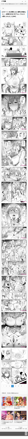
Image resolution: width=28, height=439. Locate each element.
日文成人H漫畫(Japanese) (10, 3)
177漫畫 (3, 1)
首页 (3, 3)
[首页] (26, 428)
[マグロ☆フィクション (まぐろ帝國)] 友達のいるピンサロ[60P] (7, 422)
